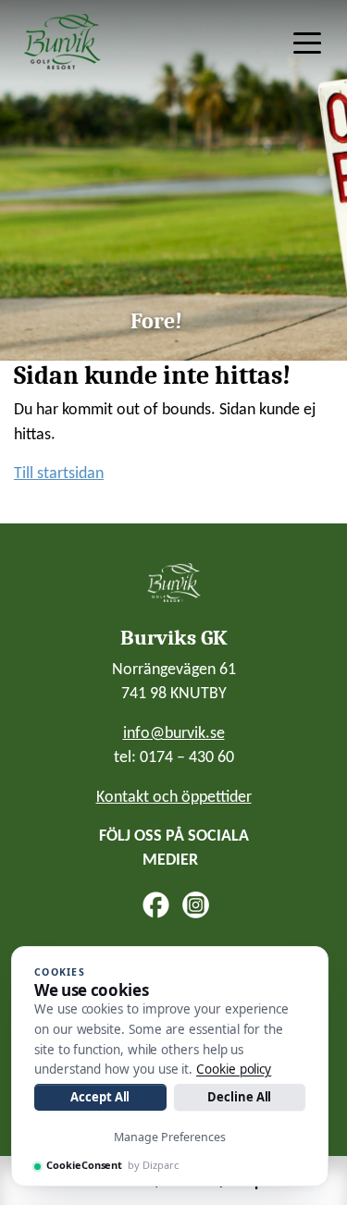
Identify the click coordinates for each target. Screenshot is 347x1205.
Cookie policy (233, 1069)
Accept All (100, 1096)
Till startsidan (59, 474)
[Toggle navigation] (307, 42)
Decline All (239, 1096)
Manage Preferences (170, 1137)
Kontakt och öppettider (174, 797)
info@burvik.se (174, 734)
